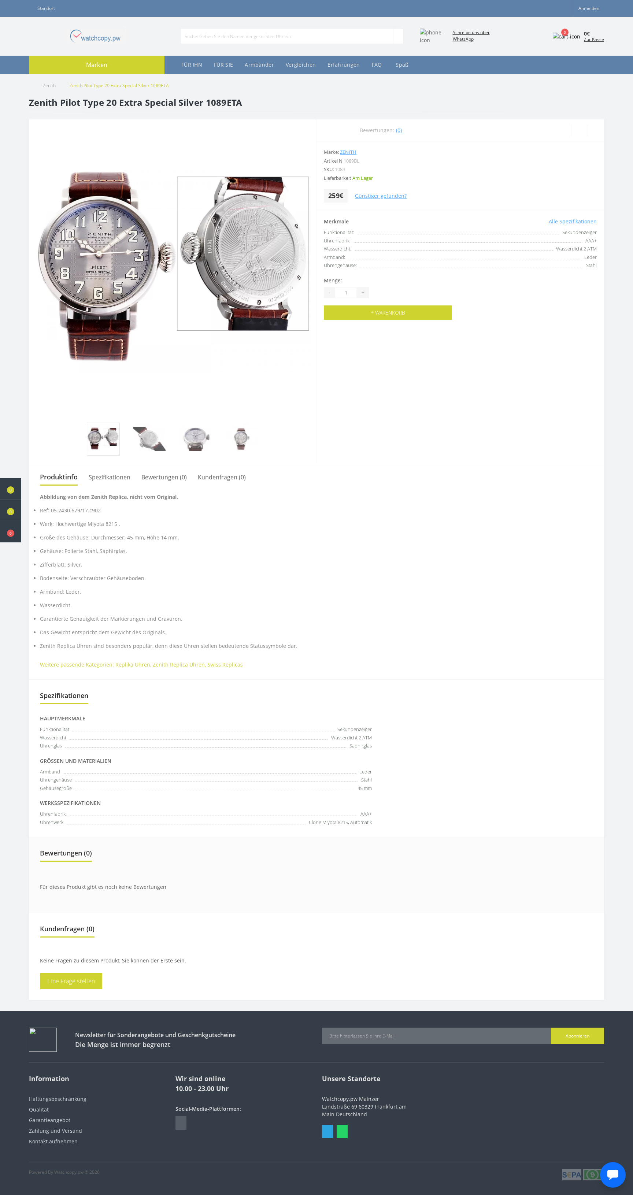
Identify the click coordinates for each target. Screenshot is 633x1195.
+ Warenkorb (388, 312)
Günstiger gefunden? (381, 195)
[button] (10, 531)
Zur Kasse (594, 39)
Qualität (39, 1109)
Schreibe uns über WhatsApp (471, 35)
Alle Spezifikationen (573, 221)
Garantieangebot (49, 1120)
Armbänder (259, 64)
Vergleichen (301, 64)
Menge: (333, 280)
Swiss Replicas (225, 664)
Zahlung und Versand (55, 1130)
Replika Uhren (132, 664)
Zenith (49, 85)
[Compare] (596, 130)
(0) (399, 130)
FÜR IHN (191, 64)
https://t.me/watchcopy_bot (180, 1123)
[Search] (398, 36)
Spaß (402, 64)
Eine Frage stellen (71, 981)
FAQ (377, 64)
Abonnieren (577, 1036)
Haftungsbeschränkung (57, 1098)
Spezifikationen (109, 477)
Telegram (327, 1131)
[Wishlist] (579, 130)
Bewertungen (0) (164, 477)
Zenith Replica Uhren (179, 664)
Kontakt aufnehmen (53, 1141)
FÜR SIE (223, 64)
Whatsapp (342, 1131)
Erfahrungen (343, 64)
